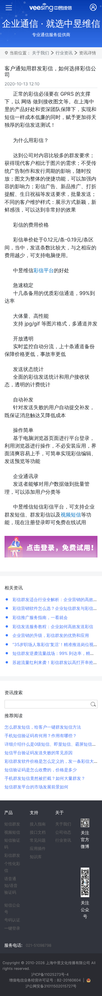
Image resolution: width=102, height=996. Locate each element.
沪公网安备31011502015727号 (51, 986)
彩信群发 (12, 855)
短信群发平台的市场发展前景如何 (36, 787)
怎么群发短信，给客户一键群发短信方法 (43, 727)
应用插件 (38, 848)
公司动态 (63, 832)
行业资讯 (64, 53)
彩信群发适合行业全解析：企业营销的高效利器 (56, 599)
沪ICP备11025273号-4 (50, 974)
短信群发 (12, 824)
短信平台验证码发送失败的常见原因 (39, 752)
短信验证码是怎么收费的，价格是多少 (41, 769)
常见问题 (38, 840)
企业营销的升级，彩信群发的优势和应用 (50, 635)
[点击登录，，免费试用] (51, 546)
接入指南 (38, 824)
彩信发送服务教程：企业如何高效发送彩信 (52, 626)
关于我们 (40, 53)
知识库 (36, 856)
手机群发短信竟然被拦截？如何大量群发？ (45, 778)
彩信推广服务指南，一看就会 (39, 617)
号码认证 (12, 920)
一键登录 (12, 928)
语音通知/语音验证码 (11, 885)
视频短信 (12, 832)
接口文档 (38, 832)
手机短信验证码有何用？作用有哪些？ (41, 735)
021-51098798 (38, 945)
